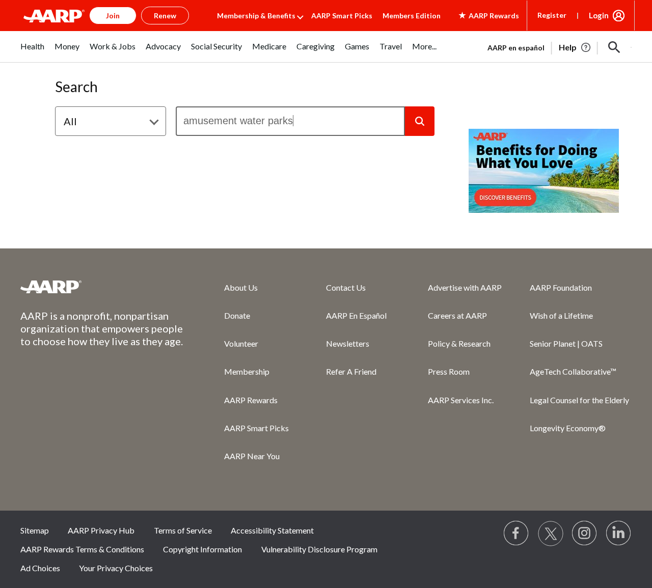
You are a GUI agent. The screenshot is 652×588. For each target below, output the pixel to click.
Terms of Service (183, 530)
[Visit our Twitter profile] (550, 533)
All (70, 121)
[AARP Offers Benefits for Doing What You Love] (544, 171)
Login (599, 15)
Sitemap (34, 530)
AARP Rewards (251, 400)
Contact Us (346, 287)
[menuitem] (32, 51)
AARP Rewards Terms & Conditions (82, 549)
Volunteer (241, 343)
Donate (237, 315)
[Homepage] (54, 15)
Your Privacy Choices (116, 568)
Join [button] (113, 15)
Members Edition (412, 15)
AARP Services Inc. (461, 400)
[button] (614, 47)
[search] (290, 121)
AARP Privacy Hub (101, 530)
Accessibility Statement (272, 530)
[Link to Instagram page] (584, 533)
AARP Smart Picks (341, 15)
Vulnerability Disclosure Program (319, 549)
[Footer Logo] (101, 286)
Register (551, 15)
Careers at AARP (457, 315)
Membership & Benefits (256, 15)
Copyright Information (202, 549)
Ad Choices (40, 568)
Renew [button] (165, 15)
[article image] (575, 47)
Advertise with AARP (465, 287)
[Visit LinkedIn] (619, 533)
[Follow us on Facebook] (516, 533)
